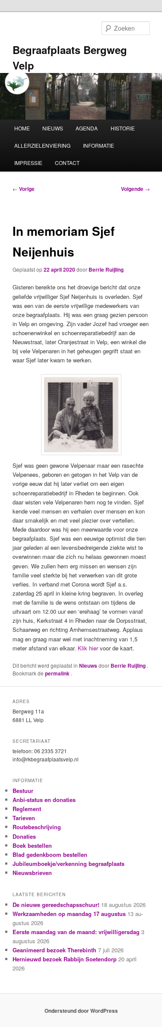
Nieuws (88, 665)
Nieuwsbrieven (32, 873)
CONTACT (67, 162)
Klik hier (89, 648)
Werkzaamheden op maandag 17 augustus (69, 914)
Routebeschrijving (37, 827)
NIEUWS (52, 128)
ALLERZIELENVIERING (42, 145)
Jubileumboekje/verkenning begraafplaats (68, 863)
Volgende (135, 189)
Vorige (24, 189)
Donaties (24, 836)
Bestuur (23, 790)
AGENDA (87, 128)
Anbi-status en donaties (44, 800)
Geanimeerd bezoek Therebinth (54, 950)
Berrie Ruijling (106, 269)
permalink (58, 673)
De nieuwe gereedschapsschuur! (56, 904)
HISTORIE (123, 128)
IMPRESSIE (28, 162)
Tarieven (24, 818)
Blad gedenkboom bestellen (50, 854)
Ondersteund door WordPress (81, 1010)
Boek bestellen (32, 845)
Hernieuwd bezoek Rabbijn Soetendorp (65, 959)
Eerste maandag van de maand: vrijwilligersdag (76, 932)
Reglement (27, 809)
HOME (22, 128)
